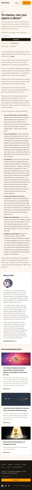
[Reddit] (9, 486)
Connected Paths (17, 467)
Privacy (16, 486)
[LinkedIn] (2, 486)
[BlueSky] (6, 486)
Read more (7, 389)
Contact (8, 467)
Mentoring (17, 464)
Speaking (10, 464)
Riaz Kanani (5, 3)
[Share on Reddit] (15, 46)
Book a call (26, 2)
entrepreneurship (14, 43)
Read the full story (10, 341)
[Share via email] (10, 46)
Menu (17, 2)
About (3, 467)
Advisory (3, 464)
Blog (2, 11)
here (12, 56)
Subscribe (16, 39)
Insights (24, 464)
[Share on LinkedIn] (13, 46)
